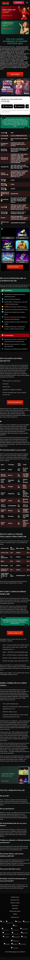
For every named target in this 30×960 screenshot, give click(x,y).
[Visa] (2, 922)
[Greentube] (6, 933)
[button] (27, 954)
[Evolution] (16, 937)
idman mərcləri (15, 633)
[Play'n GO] (7, 937)
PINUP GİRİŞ (15, 74)
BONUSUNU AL (7, 15)
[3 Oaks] (24, 937)
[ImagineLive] (15, 929)
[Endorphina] (16, 933)
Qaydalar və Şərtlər (15, 902)
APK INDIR (5, 781)
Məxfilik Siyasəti (15, 897)
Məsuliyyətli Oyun (15, 900)
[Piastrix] (18, 922)
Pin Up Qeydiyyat (15, 402)
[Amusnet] (22, 944)
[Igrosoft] (24, 933)
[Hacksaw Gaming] (15, 941)
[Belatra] (14, 944)
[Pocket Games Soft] (15, 948)
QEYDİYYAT (18, 2)
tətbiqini (6, 304)
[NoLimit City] (24, 929)
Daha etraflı (13, 267)
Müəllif (15, 914)
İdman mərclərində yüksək (12, 317)
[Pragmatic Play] (6, 929)
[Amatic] (7, 944)
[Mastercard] (10, 922)
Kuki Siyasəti (15, 905)
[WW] (15, 926)
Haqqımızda (15, 908)
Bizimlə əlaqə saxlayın (15, 911)
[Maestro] (26, 922)
